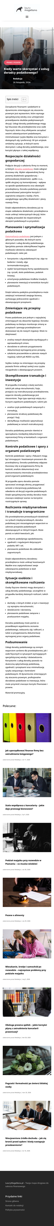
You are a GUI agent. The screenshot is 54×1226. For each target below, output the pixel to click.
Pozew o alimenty (14, 915)
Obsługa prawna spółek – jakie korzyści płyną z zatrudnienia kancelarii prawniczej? (26, 1028)
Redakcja (18, 760)
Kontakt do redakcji (14, 1205)
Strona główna (12, 1201)
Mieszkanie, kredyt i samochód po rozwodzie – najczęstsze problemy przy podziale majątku (25, 970)
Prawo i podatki (14, 63)
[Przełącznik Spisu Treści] (23, 99)
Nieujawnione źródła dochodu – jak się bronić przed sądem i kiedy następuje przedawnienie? (25, 1141)
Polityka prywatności (15, 1209)
